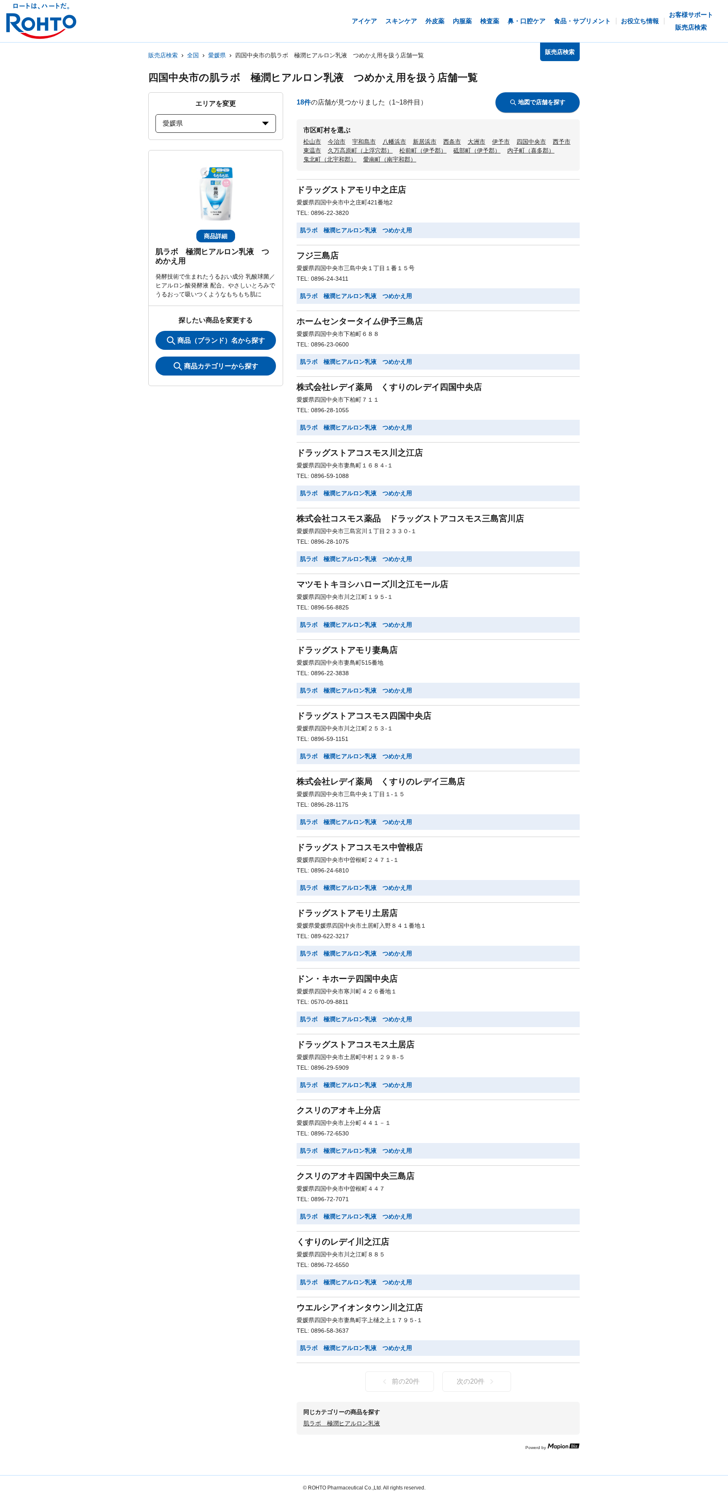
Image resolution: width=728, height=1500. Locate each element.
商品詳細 (216, 236)
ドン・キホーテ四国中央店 (347, 978)
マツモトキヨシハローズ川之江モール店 (372, 584)
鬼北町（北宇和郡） (329, 159)
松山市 (312, 141)
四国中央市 (531, 141)
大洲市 (476, 141)
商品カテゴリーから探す (221, 366)
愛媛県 (217, 55)
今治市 (336, 141)
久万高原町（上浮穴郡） (360, 150)
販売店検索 (163, 55)
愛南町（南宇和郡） (389, 159)
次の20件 (470, 1381)
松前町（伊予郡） (423, 150)
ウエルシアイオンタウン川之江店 (360, 1307)
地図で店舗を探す (541, 102)
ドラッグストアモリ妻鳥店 (347, 650)
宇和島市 (364, 141)
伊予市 (501, 141)
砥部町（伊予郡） (476, 150)
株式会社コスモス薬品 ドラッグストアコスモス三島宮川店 (410, 518)
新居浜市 (424, 141)
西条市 (452, 141)
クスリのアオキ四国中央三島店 (356, 1176)
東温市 (312, 150)
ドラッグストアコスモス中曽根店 (360, 847)
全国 (193, 55)
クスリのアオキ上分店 (339, 1110)
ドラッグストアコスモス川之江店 (360, 452)
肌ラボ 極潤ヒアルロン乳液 (341, 1423)
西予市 (561, 141)
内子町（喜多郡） (530, 150)
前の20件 (406, 1381)
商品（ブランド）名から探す (221, 340)
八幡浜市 (394, 141)
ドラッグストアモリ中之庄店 (351, 189)
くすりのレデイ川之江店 (343, 1241)
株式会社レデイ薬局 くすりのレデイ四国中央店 (389, 387)
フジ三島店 (318, 255)
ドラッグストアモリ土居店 (347, 913)
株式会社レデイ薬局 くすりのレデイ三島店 (381, 781)
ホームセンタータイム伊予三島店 (360, 321)
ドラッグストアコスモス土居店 (356, 1044)
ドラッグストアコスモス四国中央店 (364, 715)
